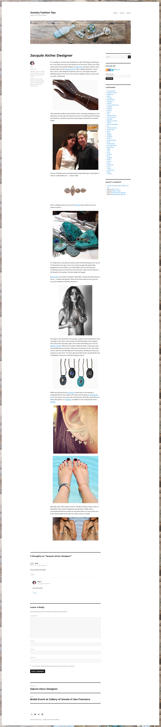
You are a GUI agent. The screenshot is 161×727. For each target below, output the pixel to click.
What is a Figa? (115, 189)
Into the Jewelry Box (112, 124)
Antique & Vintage (112, 92)
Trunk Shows (110, 170)
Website (33, 657)
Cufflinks (109, 107)
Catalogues (110, 101)
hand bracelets (40, 82)
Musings (109, 135)
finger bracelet (70, 69)
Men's (108, 131)
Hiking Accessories (112, 121)
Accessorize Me (111, 91)
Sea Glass (109, 154)
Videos (109, 172)
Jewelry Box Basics (112, 128)
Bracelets (32, 71)
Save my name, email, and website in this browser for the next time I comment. (53, 666)
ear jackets (71, 392)
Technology (110, 165)
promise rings (111, 185)
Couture (77, 205)
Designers (36, 73)
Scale (108, 152)
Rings (37, 75)
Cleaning (109, 103)
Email (32, 649)
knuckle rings (34, 86)
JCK (108, 126)
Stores (108, 163)
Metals (109, 133)
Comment (34, 616)
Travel (108, 166)
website (52, 402)
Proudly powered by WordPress (51, 719)
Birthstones (110, 94)
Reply (32, 574)
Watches (109, 173)
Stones (42, 75)
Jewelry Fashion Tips (43, 12)
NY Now (109, 138)
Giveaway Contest (111, 115)
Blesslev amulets (55, 346)
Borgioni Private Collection (118, 192)
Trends (32, 76)
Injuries (109, 122)
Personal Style (111, 143)
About (129, 13)
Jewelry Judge (110, 129)
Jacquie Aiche (78, 67)
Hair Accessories (111, 117)
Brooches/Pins (111, 99)
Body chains (54, 277)
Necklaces (33, 75)
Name (32, 641)
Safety (108, 150)
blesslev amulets (34, 79)
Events (109, 112)
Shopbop (68, 399)
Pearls (108, 142)
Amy (31, 66)
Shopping (109, 158)
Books (108, 96)
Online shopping (111, 140)
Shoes (108, 156)
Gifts (108, 114)
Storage (109, 161)
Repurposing (110, 147)
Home (115, 13)
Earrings (42, 73)
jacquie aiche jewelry (36, 84)
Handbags (109, 119)
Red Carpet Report (112, 145)
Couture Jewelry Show (113, 105)
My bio (122, 13)
